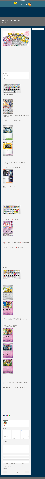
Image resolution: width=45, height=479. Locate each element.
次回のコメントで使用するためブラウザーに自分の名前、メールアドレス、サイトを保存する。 (14, 463)
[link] (8, 422)
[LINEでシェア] (9, 415)
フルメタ (13, 162)
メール (4, 457)
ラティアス (13, 219)
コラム (2, 22)
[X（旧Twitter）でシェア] (3, 415)
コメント (4, 444)
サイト (3, 460)
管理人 (5, 425)
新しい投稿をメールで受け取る (7, 466)
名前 (3, 454)
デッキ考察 (5, 22)
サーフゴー (4, 55)
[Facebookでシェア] (4, 415)
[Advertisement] (22, 12)
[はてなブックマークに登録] (6, 415)
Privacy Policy (34, 28)
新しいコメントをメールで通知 (7, 465)
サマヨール (15, 382)
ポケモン (5, 242)
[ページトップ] (43, 477)
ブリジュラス (4, 54)
